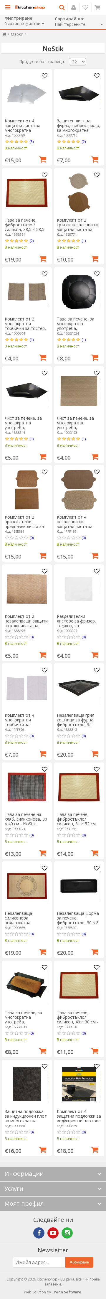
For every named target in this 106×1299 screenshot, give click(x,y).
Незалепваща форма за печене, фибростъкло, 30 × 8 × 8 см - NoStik (78, 920)
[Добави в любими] (44, 76)
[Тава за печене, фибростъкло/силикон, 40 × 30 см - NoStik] (79, 985)
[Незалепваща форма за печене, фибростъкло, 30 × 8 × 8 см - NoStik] (79, 886)
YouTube (53, 1233)
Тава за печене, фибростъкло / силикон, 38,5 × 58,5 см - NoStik (24, 227)
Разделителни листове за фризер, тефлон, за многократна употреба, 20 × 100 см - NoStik (79, 627)
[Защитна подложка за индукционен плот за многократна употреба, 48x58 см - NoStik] (27, 1084)
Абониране (79, 1262)
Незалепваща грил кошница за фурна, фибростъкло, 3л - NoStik (76, 722)
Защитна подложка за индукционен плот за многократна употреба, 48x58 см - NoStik (26, 1121)
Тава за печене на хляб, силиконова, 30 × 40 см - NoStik (26, 819)
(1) (84, 240)
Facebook (38, 1233)
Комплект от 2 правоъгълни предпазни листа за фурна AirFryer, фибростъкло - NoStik (27, 526)
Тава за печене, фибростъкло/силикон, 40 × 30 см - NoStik (77, 1019)
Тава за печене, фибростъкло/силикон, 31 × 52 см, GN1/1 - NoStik (77, 821)
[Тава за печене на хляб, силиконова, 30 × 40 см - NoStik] (27, 787)
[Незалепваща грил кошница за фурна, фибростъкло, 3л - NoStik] (79, 688)
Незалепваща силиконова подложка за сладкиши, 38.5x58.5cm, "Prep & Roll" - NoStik (25, 924)
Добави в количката (43, 159)
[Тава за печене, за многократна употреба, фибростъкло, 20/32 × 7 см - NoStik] (27, 985)
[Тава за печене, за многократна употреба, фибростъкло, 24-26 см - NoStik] (79, 292)
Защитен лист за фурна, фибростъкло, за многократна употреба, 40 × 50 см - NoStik (78, 130)
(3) (31, 141)
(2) (84, 141)
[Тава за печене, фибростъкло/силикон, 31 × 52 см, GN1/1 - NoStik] (79, 787)
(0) (31, 537)
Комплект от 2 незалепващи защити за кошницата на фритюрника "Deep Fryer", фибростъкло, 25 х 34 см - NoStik (26, 627)
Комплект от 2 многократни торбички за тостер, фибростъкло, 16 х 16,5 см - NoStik (25, 328)
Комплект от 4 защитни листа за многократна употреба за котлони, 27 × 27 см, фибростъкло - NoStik (27, 132)
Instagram (67, 1233)
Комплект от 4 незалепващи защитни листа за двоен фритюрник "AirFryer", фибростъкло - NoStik (79, 528)
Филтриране (18, 18)
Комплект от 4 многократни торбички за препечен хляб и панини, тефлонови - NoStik (26, 726)
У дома (4, 35)
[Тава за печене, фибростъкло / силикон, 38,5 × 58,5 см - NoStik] (27, 193)
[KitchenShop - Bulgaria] (30, 7)
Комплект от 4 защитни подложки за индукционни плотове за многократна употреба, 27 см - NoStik (79, 1123)
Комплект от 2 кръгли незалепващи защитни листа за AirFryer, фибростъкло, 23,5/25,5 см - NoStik (78, 231)
